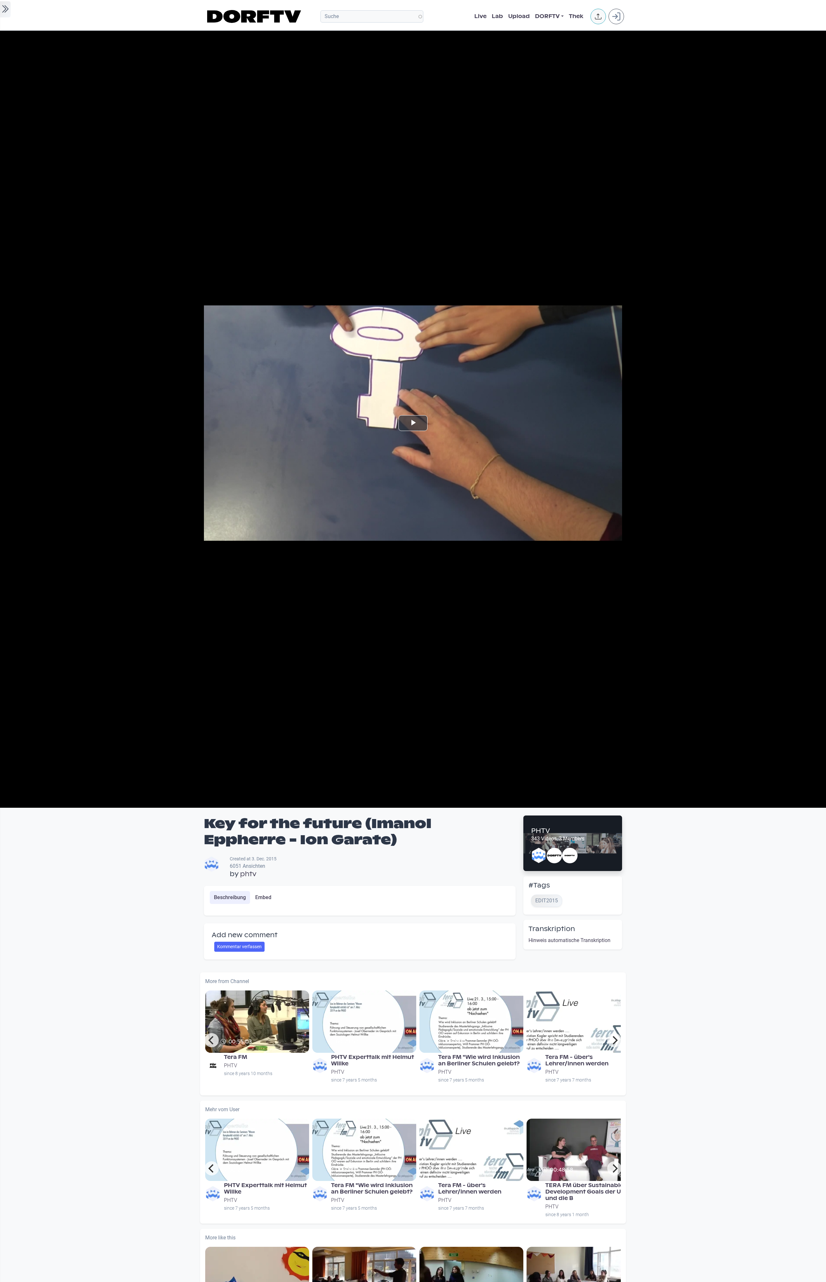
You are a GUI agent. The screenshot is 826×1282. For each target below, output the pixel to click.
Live (480, 16)
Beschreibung (230, 897)
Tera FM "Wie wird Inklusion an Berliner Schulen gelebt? (479, 1060)
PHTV (540, 830)
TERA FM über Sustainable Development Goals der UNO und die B (587, 1192)
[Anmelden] (616, 16)
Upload (519, 16)
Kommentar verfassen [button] (239, 946)
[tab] (230, 897)
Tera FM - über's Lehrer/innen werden (577, 1060)
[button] (598, 16)
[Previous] (212, 1040)
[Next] (614, 1040)
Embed (263, 897)
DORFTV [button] (547, 16)
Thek (576, 16)
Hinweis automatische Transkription (569, 940)
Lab (497, 16)
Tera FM (235, 1057)
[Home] (255, 16)
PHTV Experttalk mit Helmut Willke (372, 1060)
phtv (248, 874)
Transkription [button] (552, 929)
